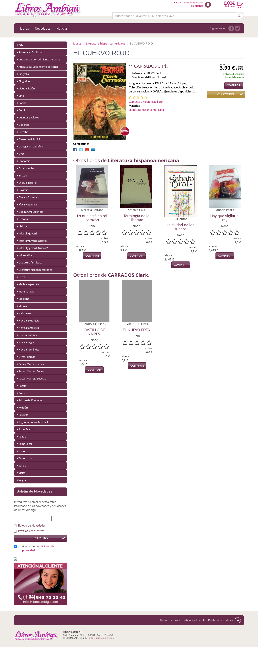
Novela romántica (29, 349)
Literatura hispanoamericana (35, 270)
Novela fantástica (29, 328)
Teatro (22, 436)
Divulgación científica (31, 146)
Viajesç (22, 480)
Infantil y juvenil (28, 233)
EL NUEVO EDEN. (137, 329)
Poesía (22, 386)
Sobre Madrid (26, 429)
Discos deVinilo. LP (29, 139)
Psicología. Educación (31, 400)
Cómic (22, 110)
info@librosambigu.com (101, 638)
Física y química (28, 204)
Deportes (24, 124)
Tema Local (25, 444)
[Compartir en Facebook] (75, 149)
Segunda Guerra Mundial (33, 422)
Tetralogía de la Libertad (136, 217)
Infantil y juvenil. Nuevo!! (33, 241)
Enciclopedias (26, 168)
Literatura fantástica (30, 262)
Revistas (23, 415)
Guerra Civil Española (31, 212)
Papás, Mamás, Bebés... (32, 371)
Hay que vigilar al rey (224, 217)
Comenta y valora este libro (146, 102)
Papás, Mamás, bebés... (32, 364)
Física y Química (28, 197)
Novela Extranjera (29, 320)
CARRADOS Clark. (151, 66)
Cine (21, 95)
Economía (24, 161)
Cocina (22, 103)
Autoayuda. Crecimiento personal (38, 66)
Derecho (23, 132)
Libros (24, 28)
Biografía (24, 74)
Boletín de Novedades (32, 525)
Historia (23, 219)
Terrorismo (25, 458)
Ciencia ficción (27, 88)
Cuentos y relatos (29, 117)
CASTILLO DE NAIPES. (94, 331)
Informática (25, 255)
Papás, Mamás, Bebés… (32, 378)
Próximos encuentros (31, 531)
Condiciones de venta (193, 620)
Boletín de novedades (220, 620)
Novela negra (26, 342)
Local (22, 277)
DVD (21, 154)
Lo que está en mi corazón (92, 217)
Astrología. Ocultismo (31, 52)
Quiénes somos (169, 620)
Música (23, 306)
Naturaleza (25, 313)
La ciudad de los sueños (180, 226)
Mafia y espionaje (29, 284)
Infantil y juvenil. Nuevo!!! (33, 248)
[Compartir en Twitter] (81, 149)
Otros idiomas (27, 357)
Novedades (42, 28)
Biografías (24, 81)
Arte (21, 45)
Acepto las (38, 548)
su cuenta (197, 6)
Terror (22, 451)
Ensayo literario (28, 183)
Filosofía (23, 190)
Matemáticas (26, 291)
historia (23, 226)
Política (23, 393)
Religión (23, 407)
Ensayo (23, 175)
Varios (22, 465)
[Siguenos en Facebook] (231, 28)
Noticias (62, 28)
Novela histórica (28, 335)
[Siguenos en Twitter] (237, 28)
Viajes (22, 473)
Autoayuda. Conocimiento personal (39, 59)
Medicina (24, 299)
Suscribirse (41, 538)
